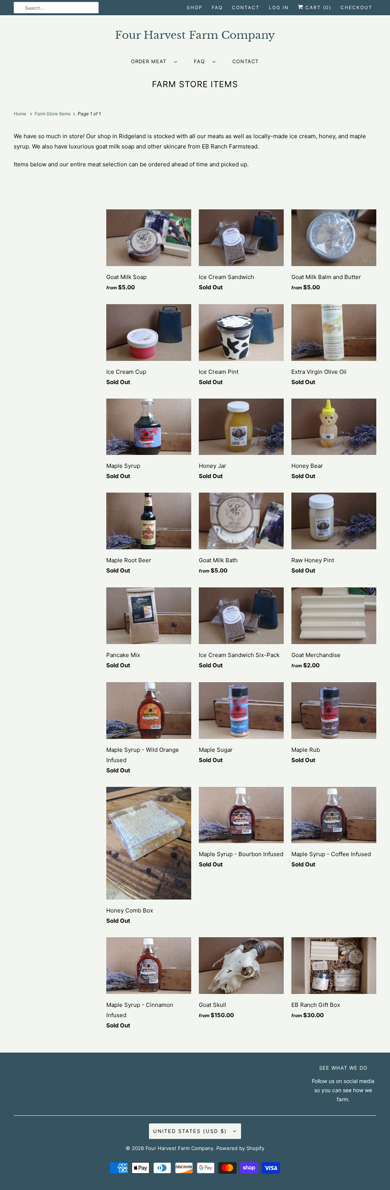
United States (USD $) (191, 1131)
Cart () (317, 7)
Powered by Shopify (240, 1148)
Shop (195, 7)
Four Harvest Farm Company (179, 1148)
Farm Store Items (195, 84)
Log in (279, 7)
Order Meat (150, 61)
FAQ (217, 7)
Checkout (356, 7)
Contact (246, 7)
